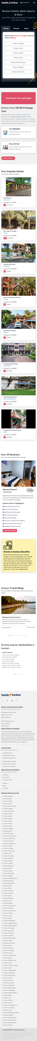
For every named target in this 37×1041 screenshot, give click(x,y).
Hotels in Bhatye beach (10, 1022)
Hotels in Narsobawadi (10, 970)
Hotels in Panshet (8, 948)
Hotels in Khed (7, 896)
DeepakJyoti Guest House (12, 430)
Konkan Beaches (6, 627)
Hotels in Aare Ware (9, 983)
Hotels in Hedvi (8, 853)
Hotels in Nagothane (9, 883)
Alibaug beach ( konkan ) (11, 617)
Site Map (5, 788)
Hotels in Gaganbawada (10, 923)
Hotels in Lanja (8, 915)
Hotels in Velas (8, 901)
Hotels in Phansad (8, 891)
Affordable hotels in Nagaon (9, 657)
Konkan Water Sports (9, 755)
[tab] (5, 28)
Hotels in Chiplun (8, 846)
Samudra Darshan (9, 264)
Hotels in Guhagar (8, 848)
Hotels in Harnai (8, 823)
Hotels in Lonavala (9, 930)
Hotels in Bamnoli (8, 1000)
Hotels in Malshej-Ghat (10, 960)
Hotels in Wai (7, 998)
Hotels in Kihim (8, 803)
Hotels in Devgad (8, 858)
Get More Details (8, 158)
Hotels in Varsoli (8, 813)
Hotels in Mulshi (8, 945)
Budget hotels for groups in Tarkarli (11, 667)
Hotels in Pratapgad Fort (10, 1005)
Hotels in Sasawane (9, 985)
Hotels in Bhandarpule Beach (11, 1012)
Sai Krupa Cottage (9, 330)
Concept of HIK (7, 780)
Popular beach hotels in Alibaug (10, 655)
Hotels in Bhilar (8, 995)
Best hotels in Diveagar (8, 659)
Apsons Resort (10, 489)
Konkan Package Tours (9, 758)
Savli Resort (7, 198)
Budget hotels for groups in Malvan (11, 665)
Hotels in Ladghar (8, 828)
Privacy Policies (5, 723)
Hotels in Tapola (8, 940)
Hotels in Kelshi (8, 821)
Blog (4, 786)
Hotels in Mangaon (9, 841)
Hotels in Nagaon (8, 808)
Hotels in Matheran (9, 933)
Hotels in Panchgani (9, 928)
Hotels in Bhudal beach (10, 1017)
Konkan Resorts (7, 753)
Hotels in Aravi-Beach (10, 905)
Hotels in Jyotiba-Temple (11, 965)
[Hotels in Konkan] (9, 3)
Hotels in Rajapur (8, 876)
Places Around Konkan (9, 766)
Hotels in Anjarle (8, 818)
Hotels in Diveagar (9, 833)
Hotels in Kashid (8, 801)
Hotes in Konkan (20, 1030)
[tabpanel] (18, 612)
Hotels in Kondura (8, 980)
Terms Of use (5, 726)
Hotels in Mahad (8, 903)
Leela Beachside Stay (10, 364)
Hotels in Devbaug (9, 856)
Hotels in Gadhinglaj (9, 973)
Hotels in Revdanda (9, 811)
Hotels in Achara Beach (10, 1020)
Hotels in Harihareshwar (10, 836)
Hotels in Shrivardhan (9, 838)
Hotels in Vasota (8, 1003)
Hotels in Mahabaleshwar (10, 925)
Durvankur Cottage (9, 231)
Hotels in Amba (8, 868)
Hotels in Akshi (8, 798)
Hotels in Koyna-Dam (9, 943)
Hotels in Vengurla (8, 866)
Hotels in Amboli (8, 871)
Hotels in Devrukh (8, 881)
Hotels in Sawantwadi (10, 910)
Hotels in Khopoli (8, 1025)
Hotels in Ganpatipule (9, 843)
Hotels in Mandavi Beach (10, 993)
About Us (6, 775)
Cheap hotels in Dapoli (8, 661)
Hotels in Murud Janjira (10, 806)
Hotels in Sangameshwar (10, 878)
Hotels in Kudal (8, 918)
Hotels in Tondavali (9, 1007)
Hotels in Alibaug (8, 796)
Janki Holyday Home (10, 397)
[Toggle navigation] (34, 3)
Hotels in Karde (8, 826)
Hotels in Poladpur (9, 898)
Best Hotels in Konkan (9, 764)
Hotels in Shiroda (8, 913)
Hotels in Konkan (7, 652)
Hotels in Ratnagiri (9, 873)
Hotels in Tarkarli (8, 863)
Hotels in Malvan (8, 861)
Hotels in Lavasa (8, 953)
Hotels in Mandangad (9, 990)
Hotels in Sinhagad (9, 950)
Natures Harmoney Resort (12, 297)
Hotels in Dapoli (8, 816)
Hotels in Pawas (8, 978)
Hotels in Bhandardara (10, 988)
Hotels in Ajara (7, 968)
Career (5, 783)
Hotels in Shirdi (8, 963)
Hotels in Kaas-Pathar (10, 938)
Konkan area (17, 734)
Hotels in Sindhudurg (9, 920)
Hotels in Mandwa (8, 1015)
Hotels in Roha (7, 888)
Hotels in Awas (8, 1010)
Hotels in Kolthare (8, 893)
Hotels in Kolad (8, 886)
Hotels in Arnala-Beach (10, 955)
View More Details (10, 530)
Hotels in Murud (8, 831)
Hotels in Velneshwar (9, 851)
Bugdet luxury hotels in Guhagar (10, 663)
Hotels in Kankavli (8, 908)
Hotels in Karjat (8, 958)
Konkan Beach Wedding (9, 761)
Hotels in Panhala (8, 935)
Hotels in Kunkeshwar (9, 975)
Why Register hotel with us (8, 712)
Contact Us (6, 777)
